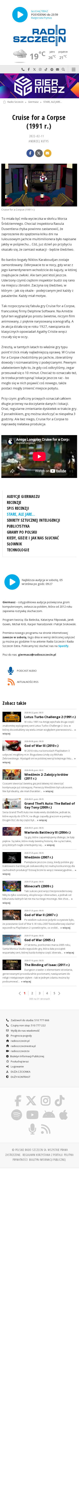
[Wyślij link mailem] (48, 153)
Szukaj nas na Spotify (52, 69)
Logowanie (17, 1066)
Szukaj (63, 69)
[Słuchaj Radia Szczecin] (20, 14)
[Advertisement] (39, 1213)
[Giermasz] (39, 85)
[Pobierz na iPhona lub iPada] (63, 1110)
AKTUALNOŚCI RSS (27, 681)
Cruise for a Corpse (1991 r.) (39, 122)
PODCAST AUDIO (26, 670)
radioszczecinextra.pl (23, 1046)
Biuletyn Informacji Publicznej (27, 1056)
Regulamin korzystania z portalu (43, 1155)
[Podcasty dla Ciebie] (32, 1124)
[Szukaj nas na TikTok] (60, 1095)
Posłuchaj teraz (19, 1061)
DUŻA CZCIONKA (20, 1071)
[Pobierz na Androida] (49, 1110)
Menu (73, 69)
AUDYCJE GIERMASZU (23, 496)
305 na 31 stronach (39, 999)
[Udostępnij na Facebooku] (30, 153)
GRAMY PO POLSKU (22, 532)
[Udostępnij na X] (39, 153)
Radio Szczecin (15, 102)
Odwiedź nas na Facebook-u (29, 69)
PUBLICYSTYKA (18, 526)
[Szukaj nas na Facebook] (18, 1095)
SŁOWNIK (14, 544)
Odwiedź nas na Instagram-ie (40, 69)
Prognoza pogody (21, 1035)
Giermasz (33, 102)
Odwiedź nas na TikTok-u (46, 69)
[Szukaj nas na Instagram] (46, 1095)
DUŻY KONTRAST (20, 1077)
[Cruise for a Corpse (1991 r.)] (39, 185)
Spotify (63, 646)
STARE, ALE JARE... (52, 102)
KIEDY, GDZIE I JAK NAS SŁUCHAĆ (33, 538)
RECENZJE (14, 502)
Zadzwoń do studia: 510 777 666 (29, 1020)
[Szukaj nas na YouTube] (32, 1110)
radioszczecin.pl (20, 1041)
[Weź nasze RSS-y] (46, 1124)
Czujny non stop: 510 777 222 (28, 1025)
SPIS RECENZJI (18, 508)
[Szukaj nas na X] (31, 1095)
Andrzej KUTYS (39, 141)
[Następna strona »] (59, 993)
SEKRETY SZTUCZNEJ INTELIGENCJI (33, 520)
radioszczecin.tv (20, 1051)
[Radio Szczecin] (39, 35)
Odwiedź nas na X (34, 69)
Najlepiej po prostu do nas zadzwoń (23, 69)
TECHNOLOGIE (18, 549)
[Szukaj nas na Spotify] (16, 1110)
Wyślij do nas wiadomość (57, 69)
